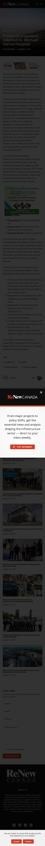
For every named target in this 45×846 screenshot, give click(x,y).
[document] (22, 423)
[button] (41, 392)
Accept (16, 841)
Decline (28, 841)
